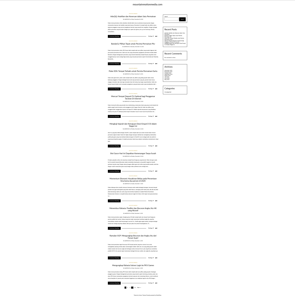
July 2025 (166, 77)
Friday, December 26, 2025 (137, 19)
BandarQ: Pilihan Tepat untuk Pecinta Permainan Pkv (133, 44)
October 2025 (167, 73)
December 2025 (168, 70)
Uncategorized (133, 13)
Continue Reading (114, 36)
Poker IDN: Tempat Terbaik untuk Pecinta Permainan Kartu (133, 71)
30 (135, 287)
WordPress (158, 295)
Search (166, 16)
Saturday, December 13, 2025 (137, 46)
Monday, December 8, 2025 (137, 129)
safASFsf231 (127, 19)
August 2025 (167, 75)
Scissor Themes (142, 295)
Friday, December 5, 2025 (137, 213)
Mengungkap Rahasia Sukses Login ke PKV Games (133, 265)
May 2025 (166, 79)
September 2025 (168, 74)
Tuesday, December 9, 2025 (137, 101)
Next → (139, 287)
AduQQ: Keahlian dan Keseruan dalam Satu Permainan (133, 16)
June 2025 (167, 78)
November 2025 (168, 71)
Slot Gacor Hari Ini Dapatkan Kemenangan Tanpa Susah (133, 153)
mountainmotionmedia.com (147, 4)
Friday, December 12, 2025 (137, 74)
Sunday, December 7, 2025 (137, 183)
